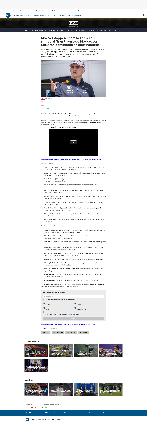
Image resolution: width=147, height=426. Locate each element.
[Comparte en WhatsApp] (48, 108)
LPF (46, 30)
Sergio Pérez (83, 332)
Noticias (15, 15)
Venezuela (45, 10)
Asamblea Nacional (54, 10)
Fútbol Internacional (67, 30)
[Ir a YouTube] (32, 407)
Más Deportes (108, 30)
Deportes (28, 15)
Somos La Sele (53, 30)
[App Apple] (43, 407)
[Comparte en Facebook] (42, 108)
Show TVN (22, 15)
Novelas (56, 15)
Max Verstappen (50, 167)
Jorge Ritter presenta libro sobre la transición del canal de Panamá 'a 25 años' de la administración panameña (86, 391)
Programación (77, 15)
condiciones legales (55, 314)
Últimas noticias (5, 10)
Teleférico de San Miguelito (67, 10)
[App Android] (46, 407)
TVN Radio (36, 15)
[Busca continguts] (144, 15)
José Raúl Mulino (15, 10)
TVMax (31, 30)
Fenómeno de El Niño (36, 10)
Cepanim (22, 10)
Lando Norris (49, 173)
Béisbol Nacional (81, 30)
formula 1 (46, 332)
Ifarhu (27, 10)
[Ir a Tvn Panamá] (8, 15)
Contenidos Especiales (45, 15)
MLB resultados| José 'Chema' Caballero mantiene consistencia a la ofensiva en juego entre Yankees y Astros (61, 391)
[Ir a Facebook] (26, 407)
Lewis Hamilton (50, 196)
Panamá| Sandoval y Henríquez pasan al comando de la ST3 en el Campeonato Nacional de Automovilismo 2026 (60, 352)
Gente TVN (70, 15)
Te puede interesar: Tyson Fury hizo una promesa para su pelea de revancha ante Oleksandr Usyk (71, 159)
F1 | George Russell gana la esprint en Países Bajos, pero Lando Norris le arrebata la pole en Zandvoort (110, 353)
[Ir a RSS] (36, 407)
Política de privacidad (50, 413)
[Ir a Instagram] (29, 407)
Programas (62, 15)
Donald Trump (78, 10)
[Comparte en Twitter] (45, 108)
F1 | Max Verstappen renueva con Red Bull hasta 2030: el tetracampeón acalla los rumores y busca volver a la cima (35, 367)
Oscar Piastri (49, 184)
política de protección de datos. (71, 314)
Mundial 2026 (39, 30)
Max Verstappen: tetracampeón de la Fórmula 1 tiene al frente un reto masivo (35, 353)
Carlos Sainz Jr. (50, 190)
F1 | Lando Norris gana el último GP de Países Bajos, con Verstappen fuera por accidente (85, 353)
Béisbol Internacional (95, 30)
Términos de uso (68, 413)
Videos (117, 30)
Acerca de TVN (87, 413)
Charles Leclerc (50, 179)
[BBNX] (27, 419)
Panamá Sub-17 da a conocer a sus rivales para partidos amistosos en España (110, 392)
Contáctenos (106, 413)
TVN (25, 30)
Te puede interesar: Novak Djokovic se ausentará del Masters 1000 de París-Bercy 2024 (68, 324)
